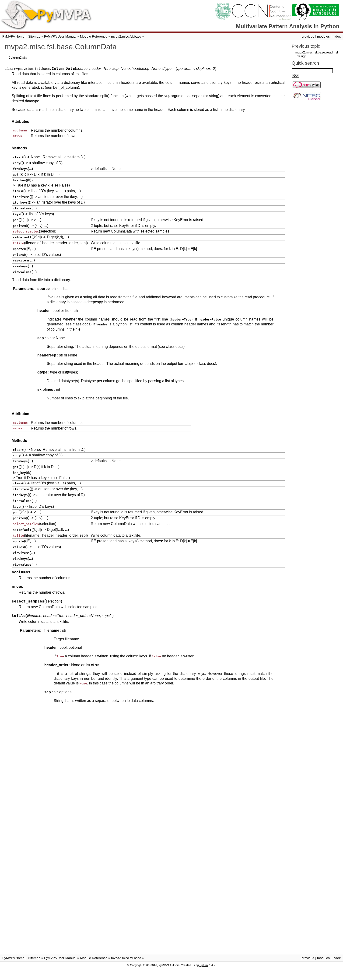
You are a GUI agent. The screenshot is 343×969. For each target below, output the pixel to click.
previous (307, 36)
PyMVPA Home (13, 36)
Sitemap (34, 36)
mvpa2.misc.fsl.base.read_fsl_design (316, 54)
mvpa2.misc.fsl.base (126, 36)
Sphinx (204, 965)
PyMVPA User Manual (60, 36)
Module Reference (93, 36)
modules (323, 36)
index (337, 36)
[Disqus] (145, 769)
